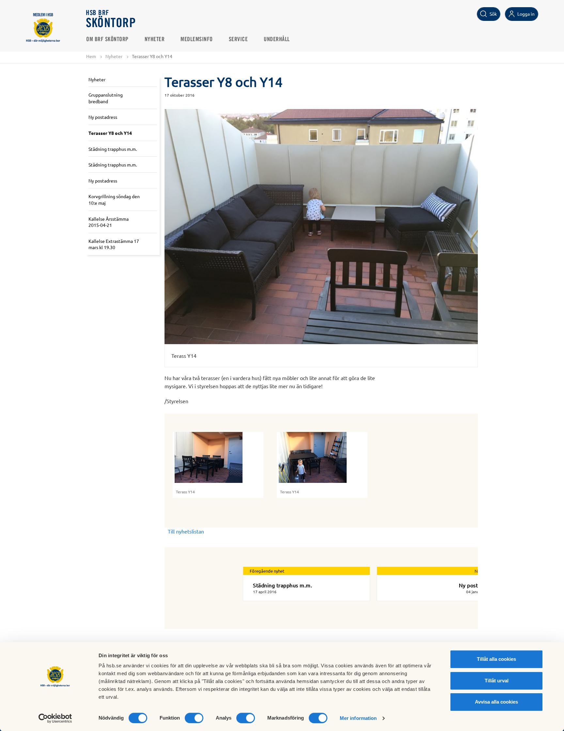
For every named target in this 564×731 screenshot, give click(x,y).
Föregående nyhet (267, 571)
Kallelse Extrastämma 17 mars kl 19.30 (113, 244)
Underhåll (277, 39)
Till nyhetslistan (186, 531)
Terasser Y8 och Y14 (110, 133)
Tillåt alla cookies (496, 659)
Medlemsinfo (196, 39)
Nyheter (155, 39)
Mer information (358, 718)
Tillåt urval (497, 680)
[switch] (194, 718)
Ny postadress (102, 117)
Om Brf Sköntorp (107, 39)
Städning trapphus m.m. (112, 149)
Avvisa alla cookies (496, 702)
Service (238, 39)
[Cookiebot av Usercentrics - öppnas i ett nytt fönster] (55, 718)
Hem (91, 56)
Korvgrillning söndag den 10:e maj (114, 199)
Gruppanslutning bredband (105, 98)
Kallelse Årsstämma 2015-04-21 (108, 222)
